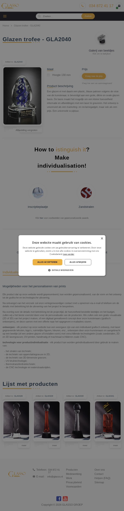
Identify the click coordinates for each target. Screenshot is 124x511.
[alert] (62, 255)
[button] (62, 270)
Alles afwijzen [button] (78, 262)
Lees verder (68, 254)
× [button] (102, 238)
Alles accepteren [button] (47, 262)
